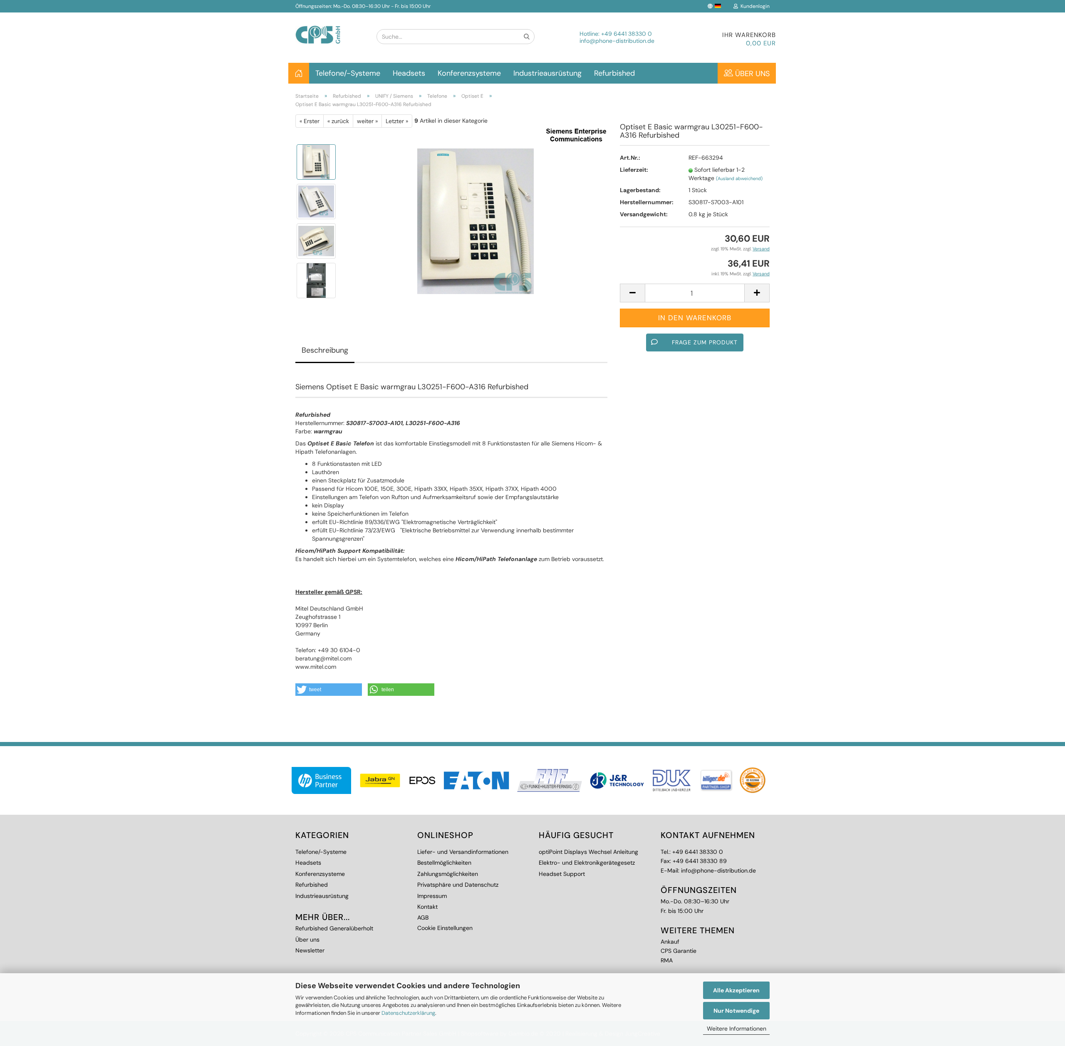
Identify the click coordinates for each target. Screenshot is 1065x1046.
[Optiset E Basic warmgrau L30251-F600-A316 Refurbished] (475, 221)
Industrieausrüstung (547, 73)
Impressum (432, 896)
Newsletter (309, 950)
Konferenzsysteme (469, 73)
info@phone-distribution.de (617, 41)
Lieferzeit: (634, 169)
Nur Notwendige (736, 1010)
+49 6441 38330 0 (626, 33)
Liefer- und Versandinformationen (462, 852)
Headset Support (562, 874)
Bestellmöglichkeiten (444, 862)
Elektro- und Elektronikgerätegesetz (587, 862)
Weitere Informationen (736, 1028)
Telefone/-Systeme (347, 73)
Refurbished (614, 73)
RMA (667, 960)
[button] (328, 689)
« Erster (310, 121)
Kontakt (427, 906)
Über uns (751, 74)
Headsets (409, 73)
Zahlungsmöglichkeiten (447, 874)
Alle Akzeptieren (736, 990)
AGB (422, 917)
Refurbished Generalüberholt (334, 928)
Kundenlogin (754, 6)
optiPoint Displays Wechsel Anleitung (588, 852)
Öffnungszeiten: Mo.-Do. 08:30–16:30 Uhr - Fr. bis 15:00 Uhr (363, 6)
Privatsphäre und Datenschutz (457, 884)
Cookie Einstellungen (445, 928)
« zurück (338, 121)
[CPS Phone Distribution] (329, 28)
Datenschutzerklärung (408, 1012)
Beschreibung (325, 350)
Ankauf (670, 941)
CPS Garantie (678, 951)
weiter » (367, 121)
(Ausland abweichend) (739, 178)
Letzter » (397, 121)
